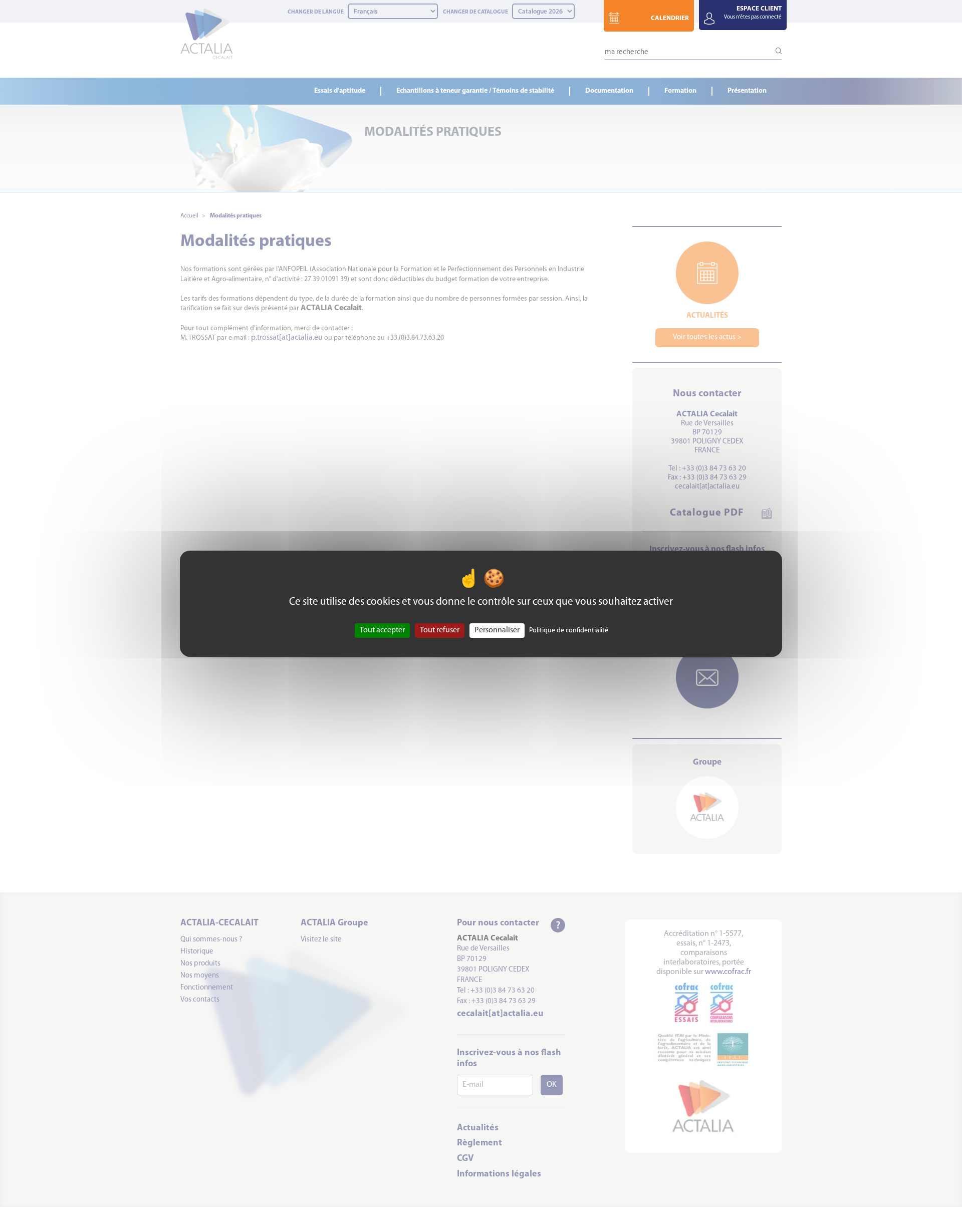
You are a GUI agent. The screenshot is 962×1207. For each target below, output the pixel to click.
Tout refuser (439, 630)
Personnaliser (497, 630)
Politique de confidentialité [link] (568, 630)
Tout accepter (382, 630)
